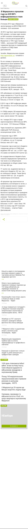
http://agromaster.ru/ (8, 55)
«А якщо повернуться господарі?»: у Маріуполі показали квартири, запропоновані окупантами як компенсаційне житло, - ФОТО (13, 310)
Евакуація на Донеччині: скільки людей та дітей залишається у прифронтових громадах (13, 353)
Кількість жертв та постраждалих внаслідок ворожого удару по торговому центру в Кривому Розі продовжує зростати (13, 274)
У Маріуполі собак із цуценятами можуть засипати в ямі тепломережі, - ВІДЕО (13, 331)
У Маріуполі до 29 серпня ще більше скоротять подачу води (13, 388)
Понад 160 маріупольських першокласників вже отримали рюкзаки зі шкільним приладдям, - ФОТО (14, 379)
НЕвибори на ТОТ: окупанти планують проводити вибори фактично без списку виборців (12, 321)
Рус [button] (5, 6)
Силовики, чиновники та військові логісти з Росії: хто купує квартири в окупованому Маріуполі (14, 397)
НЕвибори (7, 415)
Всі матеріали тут (14, 426)
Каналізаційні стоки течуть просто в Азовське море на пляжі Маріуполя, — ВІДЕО (13, 299)
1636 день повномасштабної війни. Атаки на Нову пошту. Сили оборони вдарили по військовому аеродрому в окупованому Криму (13, 367)
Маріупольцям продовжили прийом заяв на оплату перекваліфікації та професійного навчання (13, 342)
